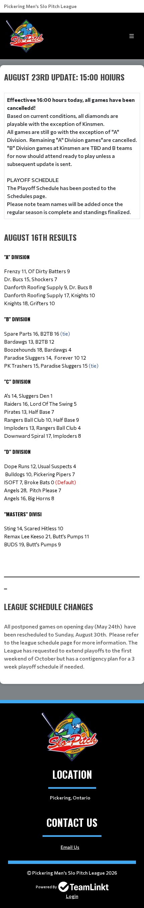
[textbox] (72, 319)
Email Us (70, 847)
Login (72, 896)
